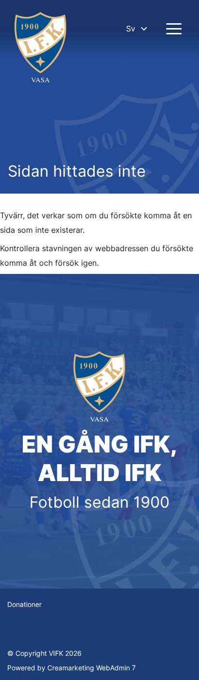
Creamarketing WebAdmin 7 (91, 668)
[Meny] (173, 28)
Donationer (24, 604)
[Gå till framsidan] (40, 48)
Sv (130, 28)
